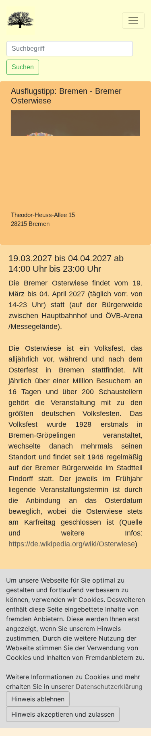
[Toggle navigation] (133, 20)
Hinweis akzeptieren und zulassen (62, 714)
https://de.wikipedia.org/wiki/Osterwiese (71, 544)
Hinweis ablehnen (37, 699)
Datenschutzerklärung (109, 686)
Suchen (23, 67)
